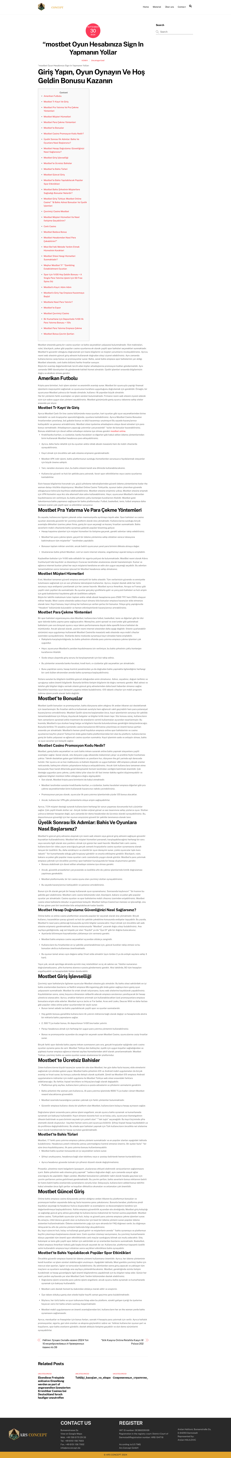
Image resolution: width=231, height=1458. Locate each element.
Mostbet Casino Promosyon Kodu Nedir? (64, 133)
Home (146, 7)
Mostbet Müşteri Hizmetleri (57, 116)
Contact (182, 7)
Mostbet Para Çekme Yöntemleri (60, 122)
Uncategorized (97, 60)
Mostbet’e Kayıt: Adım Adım (57, 287)
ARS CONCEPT (113, 1454)
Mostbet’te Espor (52, 307)
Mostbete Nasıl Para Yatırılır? (58, 302)
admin (85, 60)
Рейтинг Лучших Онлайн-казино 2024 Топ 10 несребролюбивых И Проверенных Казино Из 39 (66, 1344)
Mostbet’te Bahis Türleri (56, 169)
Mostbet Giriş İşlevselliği (56, 157)
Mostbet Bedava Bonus (55, 232)
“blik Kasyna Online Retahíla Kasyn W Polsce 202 (122, 1342)
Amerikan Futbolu (52, 96)
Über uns (169, 7)
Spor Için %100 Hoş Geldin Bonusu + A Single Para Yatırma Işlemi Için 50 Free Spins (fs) (63, 278)
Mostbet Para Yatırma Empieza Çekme (63, 328)
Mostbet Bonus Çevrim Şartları (59, 334)
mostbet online (118, 431)
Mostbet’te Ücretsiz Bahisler (58, 163)
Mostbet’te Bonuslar (54, 128)
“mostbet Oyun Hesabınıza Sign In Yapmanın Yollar (93, 48)
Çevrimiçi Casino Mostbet (56, 211)
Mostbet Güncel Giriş (54, 174)
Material (157, 7)
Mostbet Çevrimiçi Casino (56, 313)
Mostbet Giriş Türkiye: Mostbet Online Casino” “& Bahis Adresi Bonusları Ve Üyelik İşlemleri (65, 202)
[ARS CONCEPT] (50, 9)
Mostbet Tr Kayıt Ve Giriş (56, 101)
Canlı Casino (50, 226)
